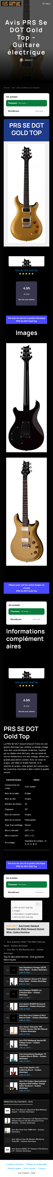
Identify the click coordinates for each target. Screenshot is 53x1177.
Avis (13, 88)
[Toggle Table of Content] (37, 904)
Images (17, 911)
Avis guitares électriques (28, 88)
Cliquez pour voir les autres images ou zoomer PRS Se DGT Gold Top (26, 588)
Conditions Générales (15, 1164)
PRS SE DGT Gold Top (23, 917)
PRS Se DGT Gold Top (26, 129)
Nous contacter (30, 1168)
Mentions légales (14, 1168)
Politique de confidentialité (36, 1164)
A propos (41, 1168)
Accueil (7, 88)
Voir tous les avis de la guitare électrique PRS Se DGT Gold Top (26, 319)
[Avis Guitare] (11, 3)
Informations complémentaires (26, 914)
